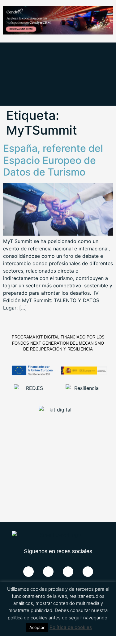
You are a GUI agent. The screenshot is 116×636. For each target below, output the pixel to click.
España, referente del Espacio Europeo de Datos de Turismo (53, 160)
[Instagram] (88, 571)
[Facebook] (28, 571)
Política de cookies (70, 627)
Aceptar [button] (37, 627)
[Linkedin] (68, 571)
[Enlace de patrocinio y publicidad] (58, 21)
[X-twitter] (48, 571)
